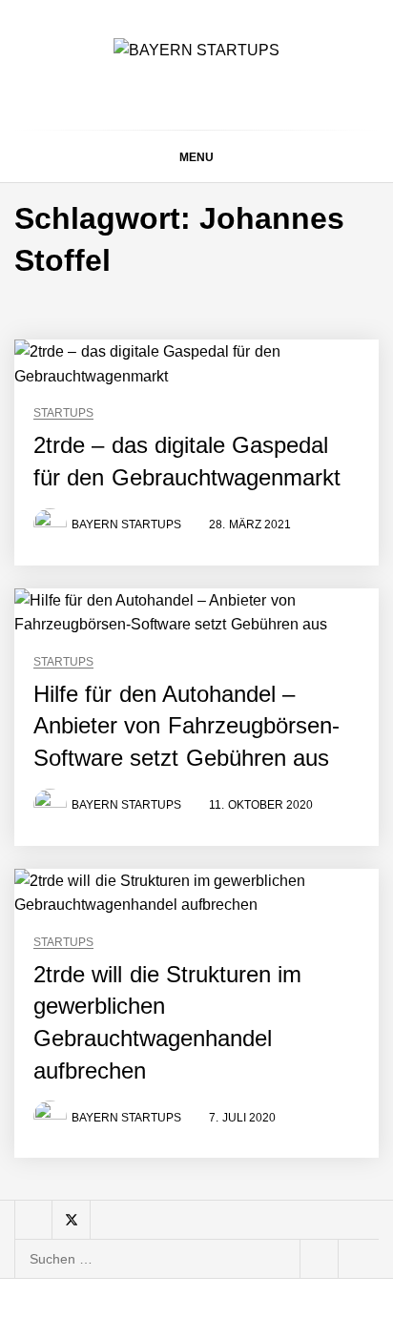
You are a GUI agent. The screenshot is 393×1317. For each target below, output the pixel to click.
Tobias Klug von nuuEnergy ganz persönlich (226, 738)
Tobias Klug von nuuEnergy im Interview (224, 891)
